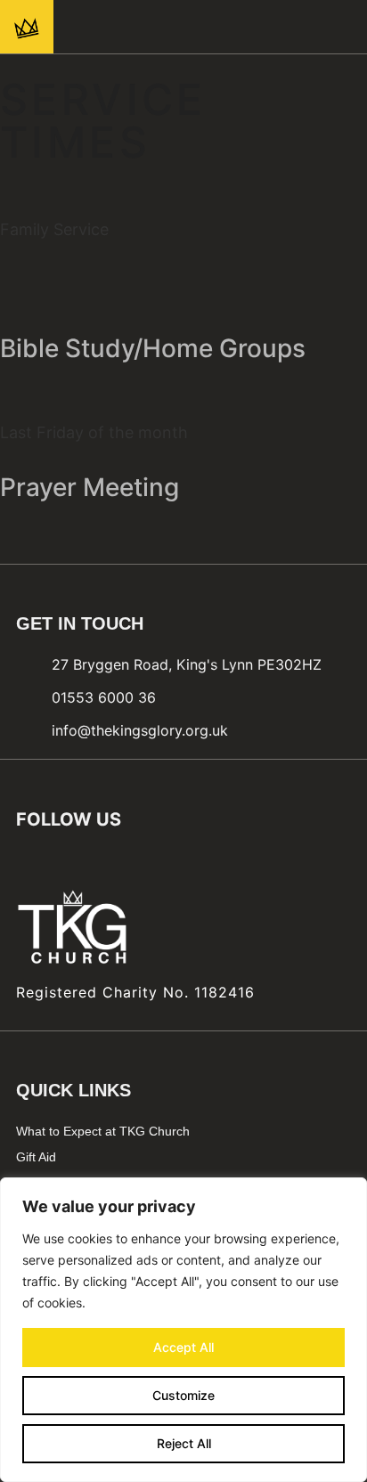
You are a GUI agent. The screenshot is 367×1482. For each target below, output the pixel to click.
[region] (183, 1329)
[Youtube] (214, 26)
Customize (183, 1395)
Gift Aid (36, 1157)
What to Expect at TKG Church (103, 1131)
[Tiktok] (246, 26)
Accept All (183, 1347)
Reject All (184, 1443)
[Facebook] (150, 26)
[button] (331, 27)
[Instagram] (182, 26)
